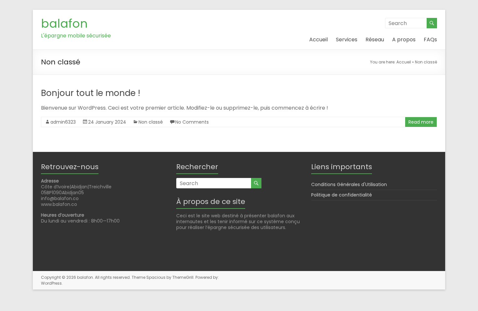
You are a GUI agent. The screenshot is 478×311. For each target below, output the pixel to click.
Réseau (374, 39)
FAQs (430, 39)
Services (346, 39)
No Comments (192, 122)
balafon (64, 23)
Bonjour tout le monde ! (90, 93)
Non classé (151, 122)
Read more (420, 122)
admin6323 (63, 122)
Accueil (318, 39)
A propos (404, 39)
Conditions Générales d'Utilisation (349, 184)
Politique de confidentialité (341, 195)
